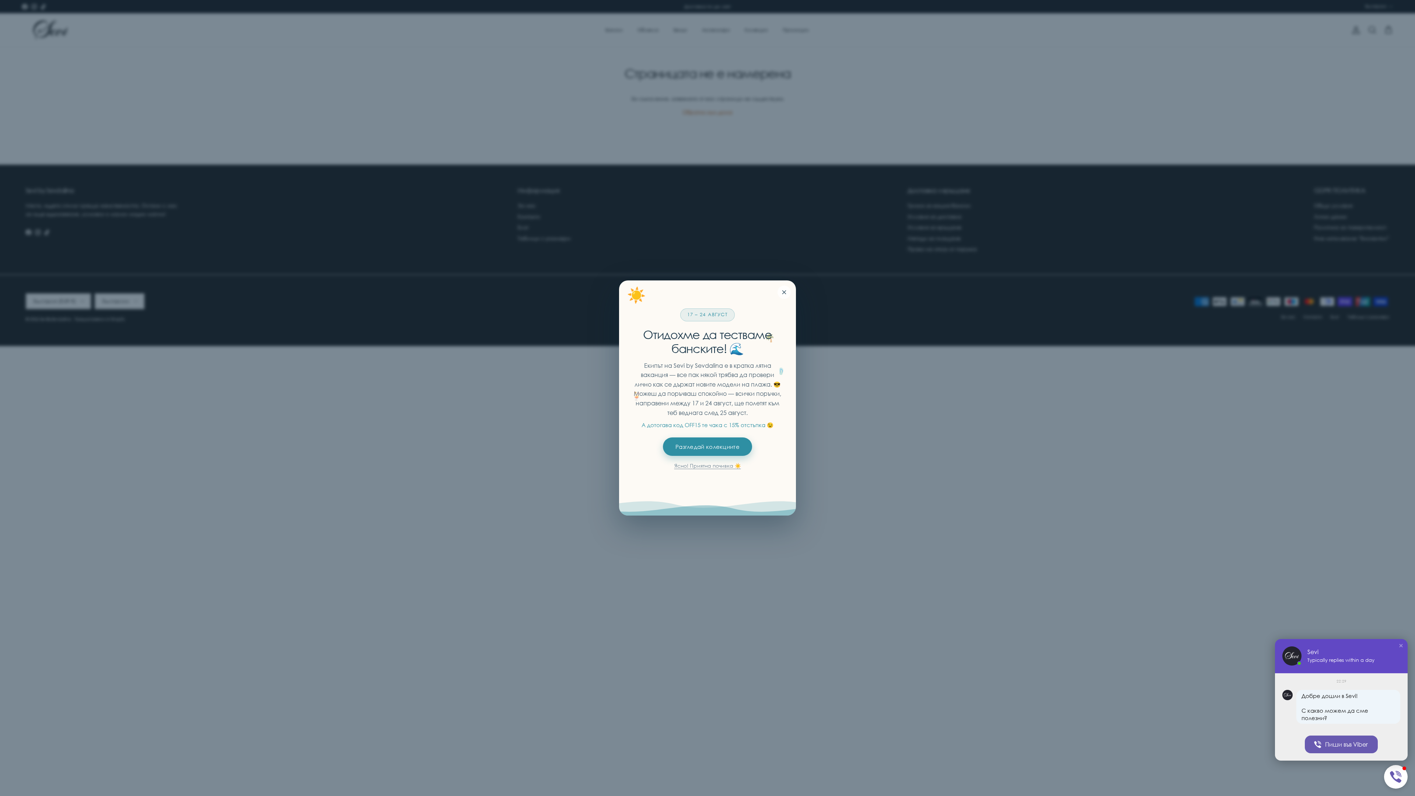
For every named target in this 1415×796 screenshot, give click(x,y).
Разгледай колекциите (707, 446)
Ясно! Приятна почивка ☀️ (707, 465)
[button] (1401, 645)
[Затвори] (784, 292)
